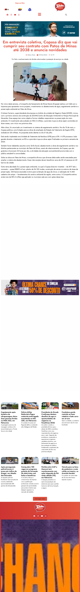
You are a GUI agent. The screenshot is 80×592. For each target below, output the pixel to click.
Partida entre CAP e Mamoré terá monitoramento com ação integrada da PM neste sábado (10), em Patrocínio (50, 472)
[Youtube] (15, 14)
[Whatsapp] (19, 14)
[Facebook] (7, 14)
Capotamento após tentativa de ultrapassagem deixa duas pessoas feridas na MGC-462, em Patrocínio (9, 417)
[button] (66, 14)
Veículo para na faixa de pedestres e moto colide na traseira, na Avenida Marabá (70, 470)
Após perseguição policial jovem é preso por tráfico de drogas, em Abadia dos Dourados (9, 471)
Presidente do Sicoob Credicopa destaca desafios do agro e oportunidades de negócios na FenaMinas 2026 (49, 417)
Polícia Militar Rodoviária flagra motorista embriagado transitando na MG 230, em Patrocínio (30, 416)
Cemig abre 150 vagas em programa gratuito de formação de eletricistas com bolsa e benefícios (29, 471)
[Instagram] (11, 14)
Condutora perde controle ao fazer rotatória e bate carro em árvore (70, 415)
